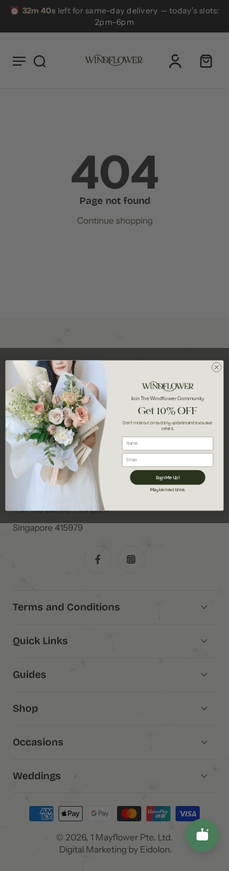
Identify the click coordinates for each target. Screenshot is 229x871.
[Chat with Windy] (202, 835)
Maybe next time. (167, 489)
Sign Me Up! (167, 477)
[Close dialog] (216, 367)
